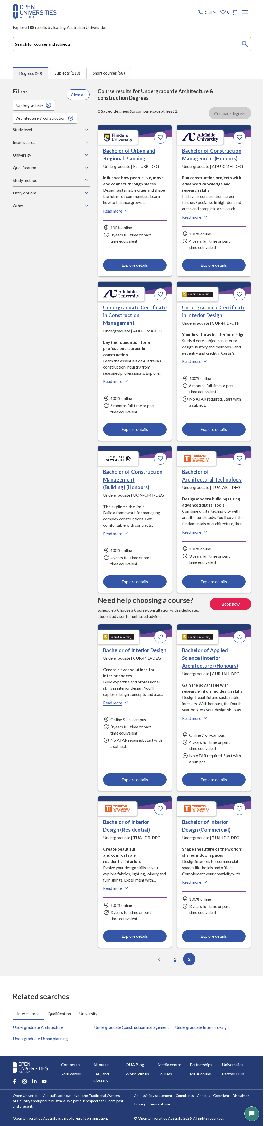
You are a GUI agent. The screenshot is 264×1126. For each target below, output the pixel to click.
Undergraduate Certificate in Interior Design (197, 315)
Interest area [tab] (28, 1020)
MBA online (197, 1086)
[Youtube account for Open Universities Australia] (44, 1094)
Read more (111, 210)
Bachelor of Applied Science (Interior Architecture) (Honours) (207, 665)
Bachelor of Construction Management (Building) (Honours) (131, 487)
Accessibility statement (151, 1108)
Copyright (219, 1108)
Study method (25, 180)
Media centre (167, 1077)
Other (18, 205)
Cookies (201, 1108)
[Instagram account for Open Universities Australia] (24, 1094)
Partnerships (198, 1077)
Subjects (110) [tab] (67, 72)
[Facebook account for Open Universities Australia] (15, 1094)
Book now (227, 611)
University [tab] (88, 1020)
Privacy (138, 1117)
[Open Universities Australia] (35, 16)
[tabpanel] (132, 527)
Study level (22, 129)
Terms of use (157, 1117)
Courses (163, 1086)
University (22, 154)
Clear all (77, 94)
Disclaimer (239, 1108)
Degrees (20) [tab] (30, 73)
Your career (71, 1086)
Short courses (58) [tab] (109, 72)
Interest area (24, 142)
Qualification (24, 167)
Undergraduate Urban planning (40, 1051)
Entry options (25, 192)
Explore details (133, 264)
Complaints (183, 1108)
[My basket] (235, 12)
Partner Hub (230, 1086)
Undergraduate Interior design (199, 1033)
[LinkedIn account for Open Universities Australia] (34, 1094)
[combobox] (132, 44)
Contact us (70, 1077)
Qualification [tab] (59, 1020)
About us (101, 1077)
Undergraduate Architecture (38, 1033)
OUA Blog (133, 1077)
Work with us (136, 1086)
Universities (229, 1077)
